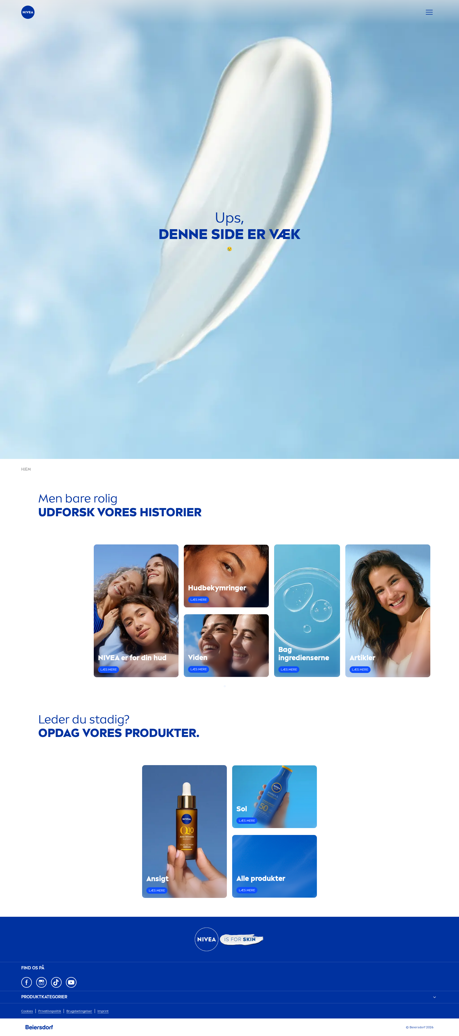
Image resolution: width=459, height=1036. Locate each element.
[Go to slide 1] (225, 686)
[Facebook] (26, 982)
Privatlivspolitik (49, 1011)
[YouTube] (71, 982)
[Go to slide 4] (234, 686)
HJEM (26, 469)
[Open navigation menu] (429, 12)
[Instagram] (41, 982)
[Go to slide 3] (231, 686)
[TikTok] (56, 982)
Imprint (103, 1011)
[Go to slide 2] (228, 686)
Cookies (27, 1011)
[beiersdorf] (39, 1027)
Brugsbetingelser (79, 1011)
